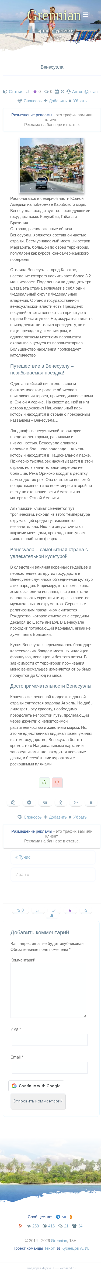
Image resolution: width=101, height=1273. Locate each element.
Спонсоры (33, 100)
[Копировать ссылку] (13, 802)
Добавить (57, 100)
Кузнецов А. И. (75, 1248)
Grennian (54, 15)
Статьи (15, 91)
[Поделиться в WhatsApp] (76, 802)
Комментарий (23, 960)
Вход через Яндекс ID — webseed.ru (50, 1268)
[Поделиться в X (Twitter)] (91, 802)
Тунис (22, 857)
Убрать (79, 100)
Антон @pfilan (84, 91)
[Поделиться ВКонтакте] (45, 802)
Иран (22, 874)
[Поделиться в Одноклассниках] (61, 802)
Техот (49, 1248)
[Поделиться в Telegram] (29, 802)
